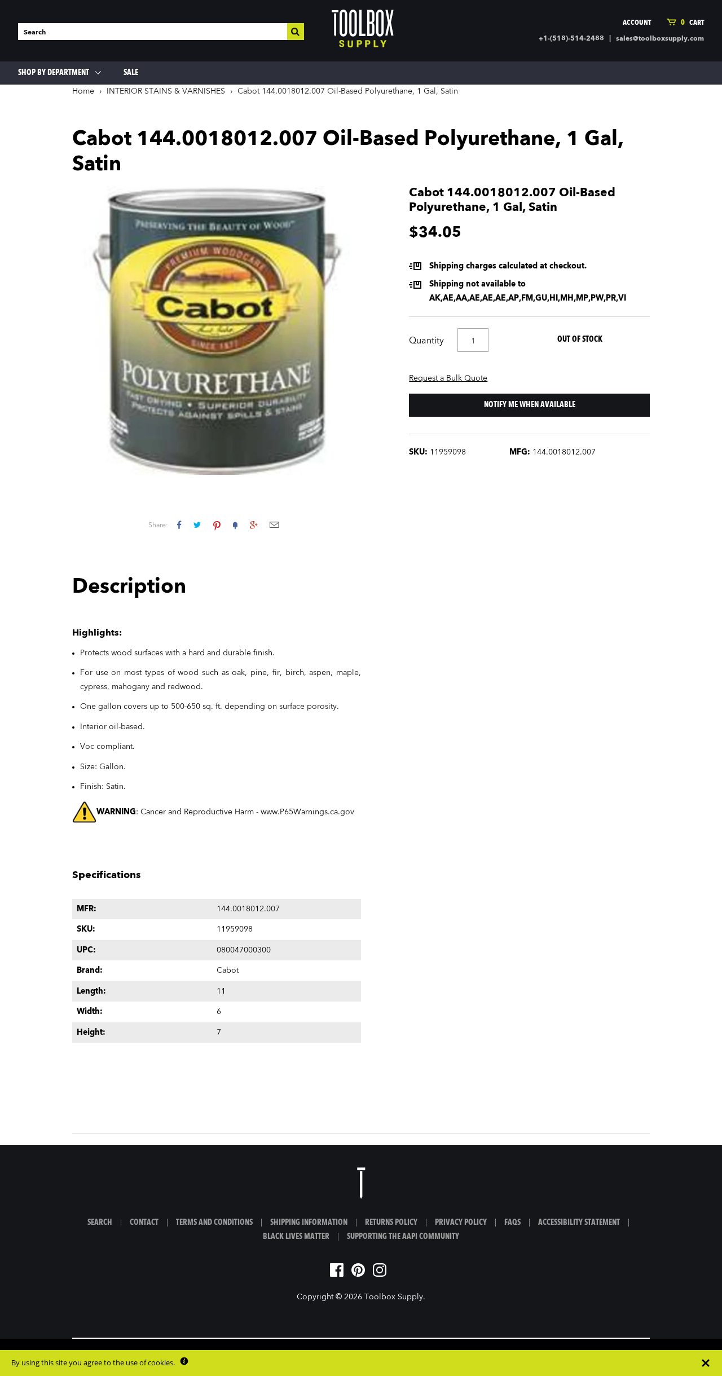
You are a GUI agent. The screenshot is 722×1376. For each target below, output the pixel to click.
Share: (158, 525)
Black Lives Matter (296, 1237)
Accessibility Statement (579, 1223)
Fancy (235, 525)
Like (179, 525)
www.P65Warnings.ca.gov (307, 812)
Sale (131, 73)
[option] (216, 330)
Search (99, 1223)
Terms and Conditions (214, 1223)
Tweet (197, 525)
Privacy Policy (461, 1223)
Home (83, 91)
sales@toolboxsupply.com (660, 39)
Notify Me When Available (529, 405)
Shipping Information (308, 1223)
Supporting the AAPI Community (403, 1237)
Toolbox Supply (393, 1297)
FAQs (512, 1223)
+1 (253, 525)
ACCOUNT (637, 23)
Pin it (217, 525)
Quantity (426, 341)
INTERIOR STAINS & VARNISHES (166, 91)
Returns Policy (391, 1223)
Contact (144, 1223)
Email (274, 525)
